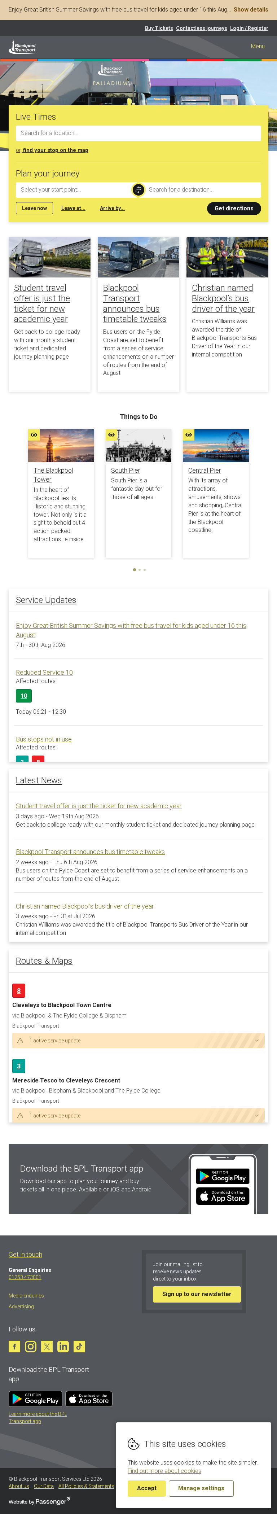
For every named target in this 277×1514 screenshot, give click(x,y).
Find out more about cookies (164, 1470)
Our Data (44, 1486)
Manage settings (201, 1488)
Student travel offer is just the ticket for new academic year (42, 303)
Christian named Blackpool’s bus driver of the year (223, 298)
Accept (147, 1488)
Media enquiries (26, 1296)
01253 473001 (25, 1277)
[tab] (134, 569)
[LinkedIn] (63, 1346)
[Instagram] (30, 1346)
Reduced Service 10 (44, 672)
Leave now (34, 208)
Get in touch (25, 1254)
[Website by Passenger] (39, 1503)
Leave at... (73, 208)
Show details (251, 9)
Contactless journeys (201, 28)
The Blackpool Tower (53, 475)
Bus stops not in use (44, 739)
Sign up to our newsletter (197, 1294)
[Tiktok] (79, 1346)
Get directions (234, 208)
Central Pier (204, 470)
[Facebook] (14, 1346)
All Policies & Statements (86, 1486)
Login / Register (249, 28)
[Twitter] (47, 1346)
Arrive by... (112, 208)
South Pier (125, 470)
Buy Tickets (159, 28)
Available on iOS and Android (115, 1189)
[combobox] (138, 133)
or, (52, 150)
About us (19, 1486)
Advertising (21, 1306)
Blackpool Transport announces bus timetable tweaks (135, 303)
